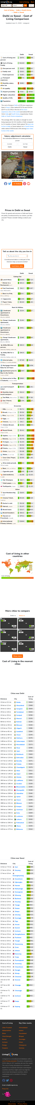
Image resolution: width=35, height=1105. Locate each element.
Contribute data (17, 266)
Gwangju (22, 1039)
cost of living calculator (9, 1061)
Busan (4, 1039)
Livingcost (26, 23)
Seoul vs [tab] (22, 616)
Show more (17, 656)
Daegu (4, 1045)
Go (25, 5)
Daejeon (5, 1048)
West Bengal (6, 1036)
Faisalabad (23, 1033)
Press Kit (5, 1089)
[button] (5, 183)
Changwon (22, 1045)
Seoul (22, 12)
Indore (21, 1031)
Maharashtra (6, 1031)
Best (32, 2)
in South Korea (28, 126)
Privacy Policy (22, 1104)
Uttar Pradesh (7, 1028)
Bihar (4, 1033)
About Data (12, 1104)
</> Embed (17, 184)
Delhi (15, 12)
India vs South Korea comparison (11, 116)
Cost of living (24, 2)
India (18, 10)
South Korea (26, 10)
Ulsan (21, 1042)
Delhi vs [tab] (13, 616)
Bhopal (21, 1036)
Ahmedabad (23, 1028)
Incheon (5, 1042)
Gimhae (21, 1048)
